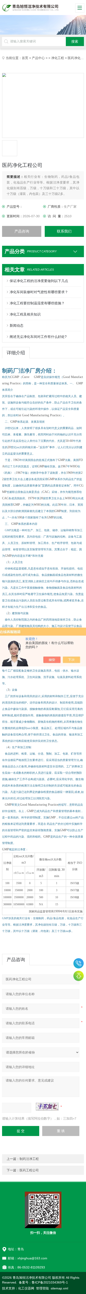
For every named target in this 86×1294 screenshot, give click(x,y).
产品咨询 (21, 231)
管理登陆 (42, 1288)
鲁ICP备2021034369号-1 (50, 1282)
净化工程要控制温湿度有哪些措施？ (37, 303)
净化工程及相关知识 (25, 314)
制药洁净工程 (29, 1159)
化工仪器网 (26, 1288)
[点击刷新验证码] (47, 1106)
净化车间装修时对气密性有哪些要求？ (39, 292)
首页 (25, 58)
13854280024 (78, 963)
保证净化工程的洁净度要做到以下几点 (39, 281)
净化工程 (57, 58)
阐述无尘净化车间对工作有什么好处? (38, 337)
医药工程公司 (29, 1170)
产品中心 (38, 58)
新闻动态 (16, 325)
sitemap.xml (59, 1288)
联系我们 (64, 231)
